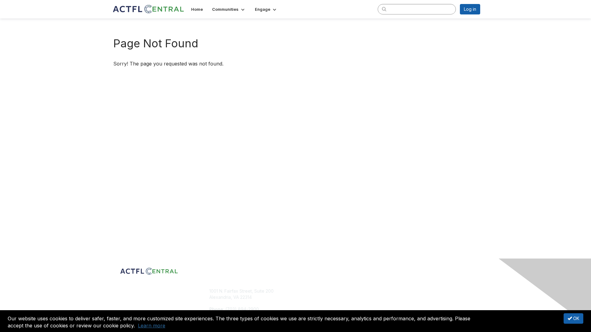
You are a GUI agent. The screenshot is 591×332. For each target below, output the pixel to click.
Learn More (309, 303)
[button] (228, 9)
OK (575, 318)
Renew (305, 297)
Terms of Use (400, 297)
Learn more (151, 325)
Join (302, 291)
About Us (396, 291)
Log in (470, 9)
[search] (384, 9)
